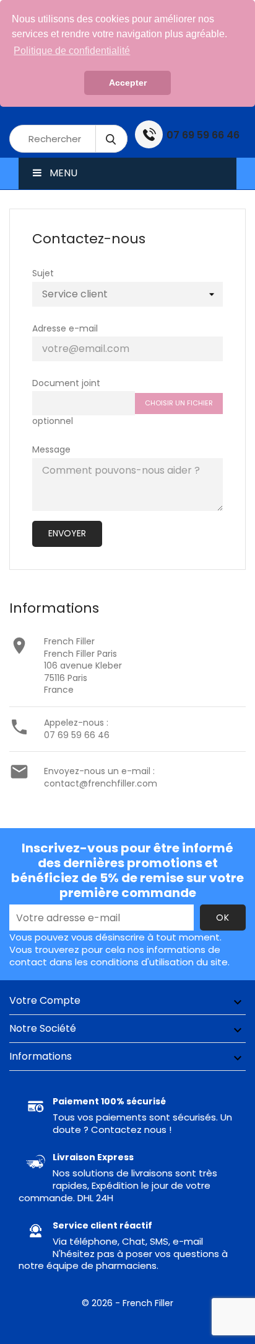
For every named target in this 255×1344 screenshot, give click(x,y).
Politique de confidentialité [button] (72, 50)
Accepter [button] (128, 83)
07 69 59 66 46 (77, 735)
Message (51, 449)
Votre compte (44, 1000)
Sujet (43, 273)
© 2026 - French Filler (127, 1303)
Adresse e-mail (65, 328)
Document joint (66, 383)
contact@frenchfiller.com (100, 783)
